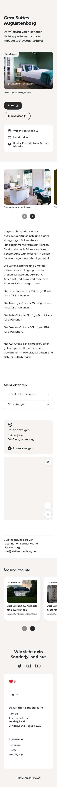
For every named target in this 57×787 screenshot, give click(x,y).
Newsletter (15, 745)
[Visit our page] (28, 666)
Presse (12, 749)
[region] (28, 488)
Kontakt (13, 713)
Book (11, 105)
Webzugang (16, 754)
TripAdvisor (15, 115)
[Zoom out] (48, 514)
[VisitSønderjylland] (18, 681)
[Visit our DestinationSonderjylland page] (19, 666)
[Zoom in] (48, 506)
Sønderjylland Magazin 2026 (25, 725)
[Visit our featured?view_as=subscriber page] (38, 666)
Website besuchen (24, 130)
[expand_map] (47, 462)
